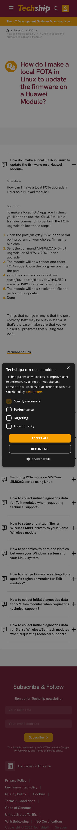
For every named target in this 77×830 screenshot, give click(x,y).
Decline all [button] (40, 449)
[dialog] (38, 415)
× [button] (68, 368)
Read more (34, 392)
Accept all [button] (40, 438)
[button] (38, 459)
